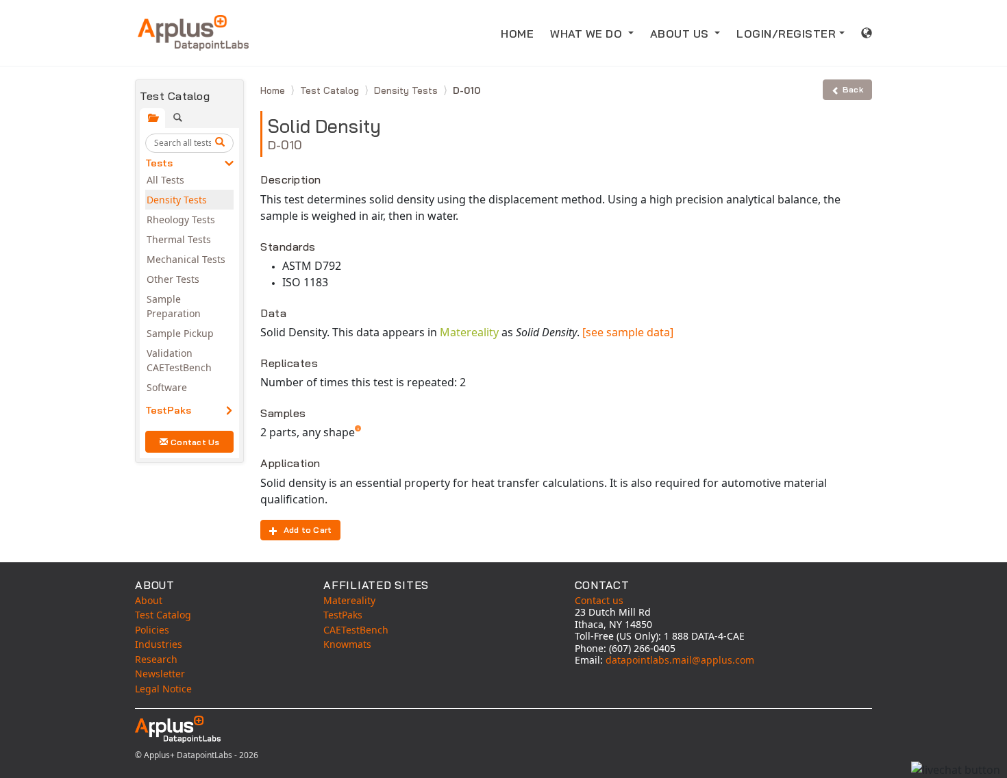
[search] (222, 143)
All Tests (165, 179)
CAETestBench (355, 629)
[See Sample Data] (627, 332)
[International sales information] (867, 33)
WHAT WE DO (587, 33)
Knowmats (347, 644)
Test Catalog (331, 90)
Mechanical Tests (186, 259)
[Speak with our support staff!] (955, 770)
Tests (159, 163)
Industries (158, 644)
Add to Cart (308, 530)
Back (853, 89)
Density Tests (177, 199)
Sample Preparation (174, 306)
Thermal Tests (179, 239)
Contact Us (195, 442)
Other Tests (173, 279)
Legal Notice (163, 688)
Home (274, 90)
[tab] (152, 118)
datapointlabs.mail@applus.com (680, 659)
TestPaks (168, 410)
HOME (517, 33)
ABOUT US (681, 33)
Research (156, 659)
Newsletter (160, 673)
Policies (152, 629)
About (148, 600)
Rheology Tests (181, 219)
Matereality (469, 332)
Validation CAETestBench (179, 360)
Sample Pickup (180, 333)
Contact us (599, 600)
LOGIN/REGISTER (786, 33)
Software (167, 387)
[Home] (193, 33)
